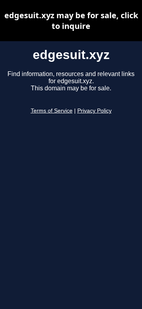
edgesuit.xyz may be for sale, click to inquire (71, 20)
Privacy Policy (94, 111)
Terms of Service (52, 111)
